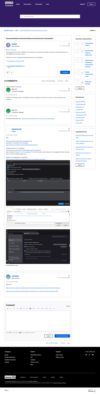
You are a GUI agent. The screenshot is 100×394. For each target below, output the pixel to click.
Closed (77, 123)
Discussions (27, 4)
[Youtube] (92, 354)
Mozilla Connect (9, 4)
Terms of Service (34, 377)
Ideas (18, 4)
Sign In (91, 4)
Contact (61, 377)
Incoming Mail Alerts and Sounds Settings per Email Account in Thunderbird (29, 38)
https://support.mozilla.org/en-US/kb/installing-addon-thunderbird (23, 150)
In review (78, 109)
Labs (47, 4)
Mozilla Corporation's (12, 381)
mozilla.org (22, 377)
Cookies (53, 377)
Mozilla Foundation (10, 359)
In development (80, 115)
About (6, 354)
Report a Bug (60, 357)
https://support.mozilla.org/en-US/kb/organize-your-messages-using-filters (25, 159)
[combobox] (50, 16)
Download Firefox (36, 354)
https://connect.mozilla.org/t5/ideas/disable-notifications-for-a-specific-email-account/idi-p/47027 (32, 291)
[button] (8, 72)
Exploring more (80, 112)
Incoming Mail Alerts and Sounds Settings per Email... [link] (34, 30)
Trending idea (79, 104)
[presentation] (7, 308)
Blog (32, 364)
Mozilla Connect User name (89, 74)
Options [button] (92, 30)
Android (33, 359)
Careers (7, 362)
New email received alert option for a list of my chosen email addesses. (39, 118)
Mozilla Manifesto (10, 357)
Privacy (44, 377)
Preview (68, 306)
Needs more (79, 107)
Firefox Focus (35, 362)
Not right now (79, 117)
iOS (31, 357)
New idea (13, 49)
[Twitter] (86, 354)
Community (38, 4)
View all (80, 88)
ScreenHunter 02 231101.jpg (15, 61)
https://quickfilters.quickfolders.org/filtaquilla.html (19, 141)
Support (82, 4)
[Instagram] (89, 354)
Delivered (78, 120)
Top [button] (7, 390)
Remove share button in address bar (89, 53)
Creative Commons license (59, 382)
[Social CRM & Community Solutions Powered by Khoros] (91, 390)
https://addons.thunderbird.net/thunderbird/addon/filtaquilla (22, 144)
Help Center (59, 354)
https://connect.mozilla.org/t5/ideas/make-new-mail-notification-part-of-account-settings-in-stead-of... (33, 287)
